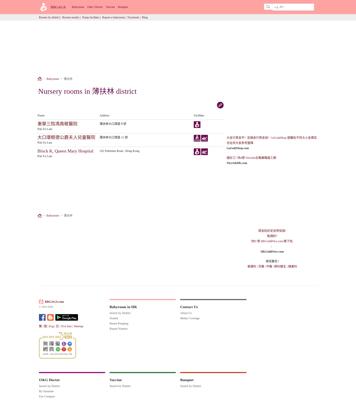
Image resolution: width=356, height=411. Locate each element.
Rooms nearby (70, 17)
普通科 (251, 266)
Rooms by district (49, 17)
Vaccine (110, 7)
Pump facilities (90, 17)
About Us (186, 313)
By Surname (46, 391)
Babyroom (78, 7)
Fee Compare (47, 396)
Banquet (123, 7)
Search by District (120, 313)
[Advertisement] (178, 47)
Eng (51, 326)
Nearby (114, 318)
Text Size (66, 326)
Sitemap (78, 326)
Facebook (133, 17)
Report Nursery (119, 328)
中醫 (269, 266)
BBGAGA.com (54, 301)
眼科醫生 (280, 266)
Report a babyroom (113, 17)
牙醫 (261, 266)
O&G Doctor (95, 7)
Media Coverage (190, 318)
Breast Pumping (119, 323)
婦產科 (292, 266)
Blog (145, 17)
